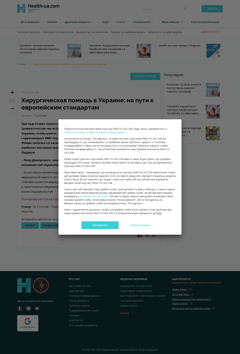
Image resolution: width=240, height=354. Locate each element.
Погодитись (100, 225)
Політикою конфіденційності (110, 132)
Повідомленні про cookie (94, 196)
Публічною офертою (76, 132)
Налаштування (140, 225)
